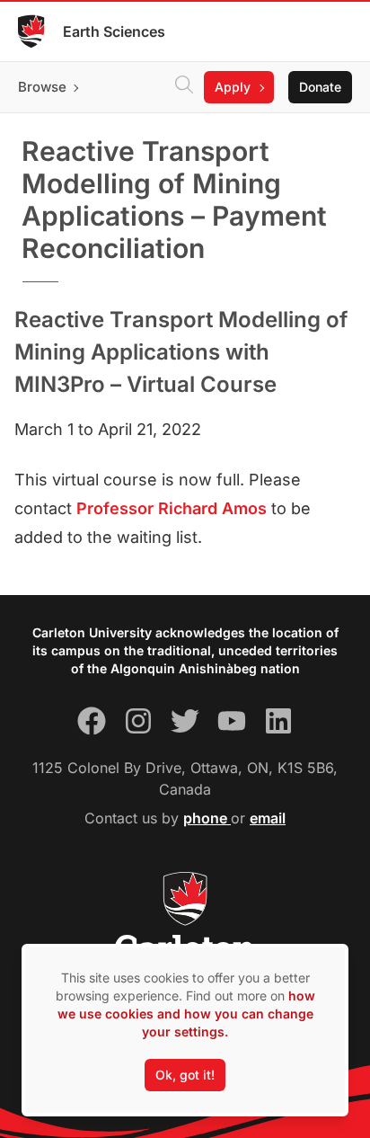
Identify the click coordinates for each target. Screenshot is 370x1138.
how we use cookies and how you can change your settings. (186, 1013)
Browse (42, 86)
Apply (233, 86)
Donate (320, 86)
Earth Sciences (114, 31)
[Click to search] (184, 87)
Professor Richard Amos (171, 508)
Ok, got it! (185, 1074)
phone (207, 818)
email (268, 818)
